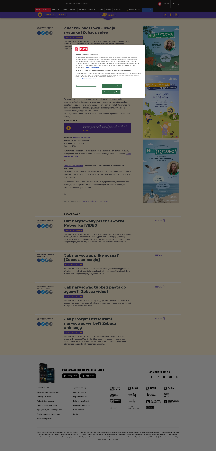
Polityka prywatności (91, 67)
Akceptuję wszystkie (111, 92)
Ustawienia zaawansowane (86, 86)
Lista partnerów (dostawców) (86, 79)
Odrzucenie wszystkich (112, 86)
